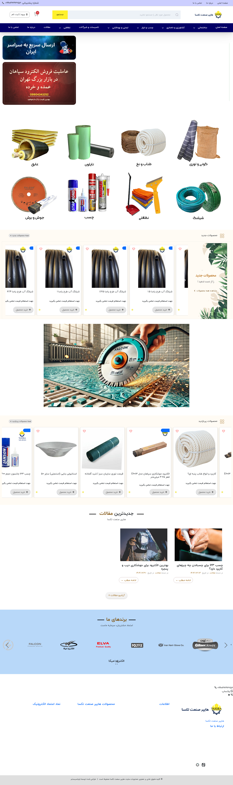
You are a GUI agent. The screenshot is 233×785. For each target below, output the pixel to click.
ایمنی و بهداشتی (120, 27)
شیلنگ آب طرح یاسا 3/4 (28, 291)
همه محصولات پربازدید (21, 421)
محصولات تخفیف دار (104, 750)
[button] (116, 688)
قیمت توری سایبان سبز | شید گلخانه (112, 473)
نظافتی (67, 27)
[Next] (9, 280)
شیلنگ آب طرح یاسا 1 (76, 291)
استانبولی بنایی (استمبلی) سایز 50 (67, 473)
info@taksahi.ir (210, 742)
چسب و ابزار (147, 27)
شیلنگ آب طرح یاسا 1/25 (121, 291)
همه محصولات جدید (20, 235)
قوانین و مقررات (161, 729)
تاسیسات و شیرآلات (89, 27)
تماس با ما (197, 3)
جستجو (60, 14)
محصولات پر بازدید (105, 729)
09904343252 (210, 748)
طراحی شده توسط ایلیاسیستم (83, 779)
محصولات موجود (106, 736)
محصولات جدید (209, 235)
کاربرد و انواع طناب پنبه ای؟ (210, 473)
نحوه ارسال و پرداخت (158, 722)
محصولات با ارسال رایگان (102, 757)
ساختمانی (202, 27)
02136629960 (212, 758)
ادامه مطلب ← (183, 580)
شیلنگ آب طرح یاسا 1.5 (168, 291)
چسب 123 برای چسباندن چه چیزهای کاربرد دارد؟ (200, 567)
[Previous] (183, 280)
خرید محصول (169, 309)
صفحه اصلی (222, 3)
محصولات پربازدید (208, 421)
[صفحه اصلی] (202, 15)
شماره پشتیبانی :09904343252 (22, 3)
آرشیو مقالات (118, 595)
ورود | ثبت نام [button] (18, 14)
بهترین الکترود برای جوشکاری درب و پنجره (145, 567)
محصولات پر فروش (105, 722)
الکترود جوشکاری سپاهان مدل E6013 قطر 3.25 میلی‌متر (159, 475)
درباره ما (209, 3)
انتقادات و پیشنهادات (158, 736)
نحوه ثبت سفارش (160, 715)
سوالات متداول (161, 743)
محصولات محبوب (106, 743)
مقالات (47, 27)
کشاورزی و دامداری (175, 27)
